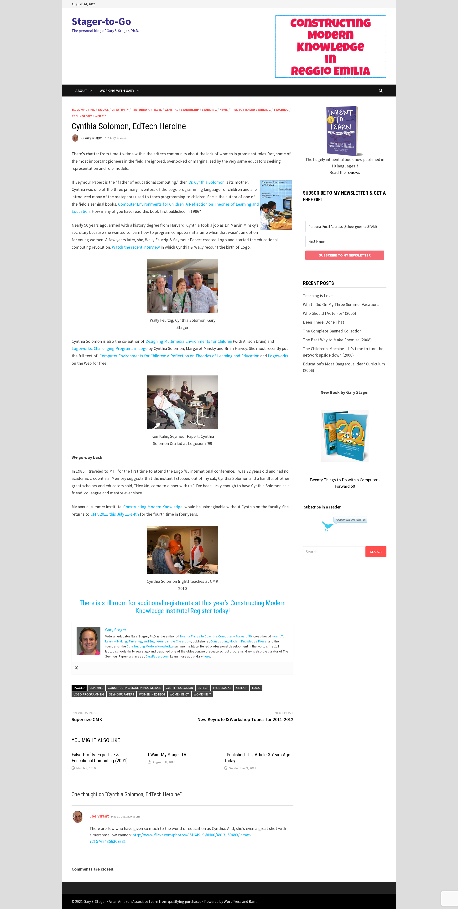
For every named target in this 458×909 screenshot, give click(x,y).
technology (82, 116)
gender (241, 687)
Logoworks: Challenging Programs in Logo (110, 348)
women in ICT (179, 694)
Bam (252, 901)
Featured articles (146, 109)
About (81, 90)
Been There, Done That (323, 322)
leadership (190, 109)
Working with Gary (117, 90)
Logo (256, 687)
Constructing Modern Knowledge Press (238, 641)
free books (222, 687)
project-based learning (250, 109)
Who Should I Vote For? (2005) (329, 313)
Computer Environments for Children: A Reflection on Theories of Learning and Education (179, 355)
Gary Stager (93, 137)
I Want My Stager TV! (167, 755)
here (206, 656)
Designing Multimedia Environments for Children (189, 341)
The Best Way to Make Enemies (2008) (337, 339)
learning (209, 109)
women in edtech (152, 694)
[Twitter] (76, 668)
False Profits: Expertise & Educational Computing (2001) (100, 758)
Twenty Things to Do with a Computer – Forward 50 (216, 636)
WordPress (232, 901)
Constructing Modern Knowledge (152, 506)
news (223, 109)
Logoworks (278, 355)
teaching (281, 109)
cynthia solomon (179, 687)
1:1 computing (83, 109)
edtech (203, 687)
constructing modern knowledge (134, 687)
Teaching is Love (318, 295)
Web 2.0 (100, 116)
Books (103, 109)
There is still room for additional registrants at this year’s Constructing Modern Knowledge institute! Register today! (182, 607)
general (171, 109)
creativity (120, 109)
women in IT (202, 694)
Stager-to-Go (101, 21)
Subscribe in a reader (322, 507)
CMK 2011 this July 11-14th (114, 514)
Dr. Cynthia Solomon (206, 182)
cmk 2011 (96, 687)
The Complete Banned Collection (332, 331)
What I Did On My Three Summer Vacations (341, 304)
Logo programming (88, 694)
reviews (353, 172)
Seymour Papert (121, 694)
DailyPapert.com (157, 656)
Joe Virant (99, 816)
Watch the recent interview (136, 247)
